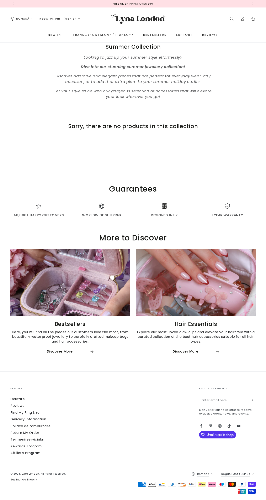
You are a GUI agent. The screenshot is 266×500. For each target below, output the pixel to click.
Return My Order (24, 432)
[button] (231, 18)
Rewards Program (26, 446)
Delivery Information (28, 419)
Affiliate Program (25, 452)
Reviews (17, 405)
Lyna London (30, 473)
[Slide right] (252, 3)
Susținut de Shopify (23, 479)
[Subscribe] (253, 400)
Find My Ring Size (24, 412)
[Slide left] (13, 3)
